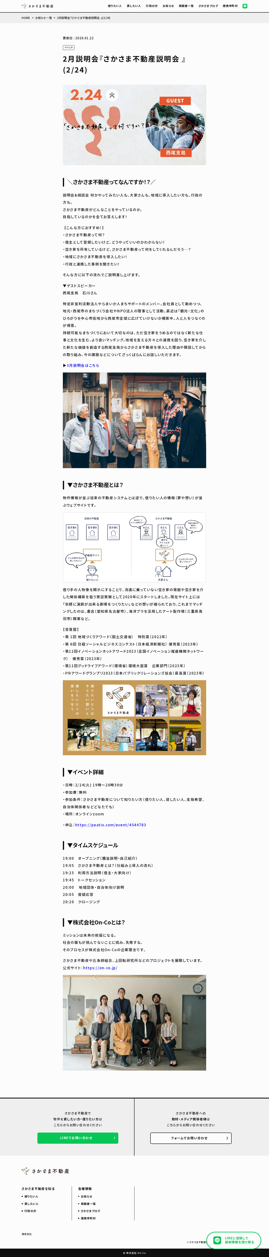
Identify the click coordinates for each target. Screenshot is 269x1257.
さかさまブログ (208, 6)
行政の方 (152, 6)
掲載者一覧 (186, 6)
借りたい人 (115, 6)
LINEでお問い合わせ (76, 1138)
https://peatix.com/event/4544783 (110, 824)
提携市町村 (230, 6)
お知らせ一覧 (43, 18)
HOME (26, 18)
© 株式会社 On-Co (134, 1252)
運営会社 (27, 1234)
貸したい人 (134, 6)
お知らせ (168, 6)
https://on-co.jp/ (100, 967)
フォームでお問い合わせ (189, 1138)
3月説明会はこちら (83, 365)
